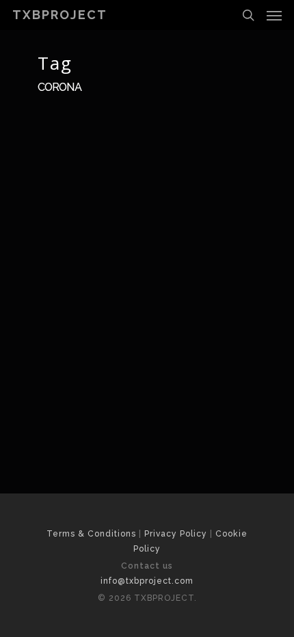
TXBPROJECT (59, 15)
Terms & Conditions (91, 534)
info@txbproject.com (147, 581)
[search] (248, 15)
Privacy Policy (175, 534)
